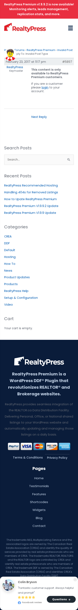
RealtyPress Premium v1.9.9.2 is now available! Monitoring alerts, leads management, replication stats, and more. (39, 9)
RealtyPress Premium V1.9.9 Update (30, 213)
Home (39, 478)
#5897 (67, 62)
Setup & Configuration (21, 298)
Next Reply (39, 117)
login (45, 87)
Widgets (39, 510)
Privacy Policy (57, 458)
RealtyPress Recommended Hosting (31, 185)
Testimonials (39, 486)
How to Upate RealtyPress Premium (30, 199)
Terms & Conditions (28, 457)
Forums (20, 50)
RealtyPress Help (16, 291)
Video (8, 305)
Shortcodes (39, 502)
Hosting (10, 257)
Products (11, 284)
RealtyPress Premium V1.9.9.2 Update (31, 206)
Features (39, 494)
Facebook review (31, 602)
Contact (39, 526)
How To (9, 264)
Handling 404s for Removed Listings (31, 192)
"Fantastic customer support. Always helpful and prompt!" (46, 590)
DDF (7, 243)
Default (9, 250)
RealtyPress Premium (41, 50)
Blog (39, 518)
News (8, 271)
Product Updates (17, 277)
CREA (8, 236)
